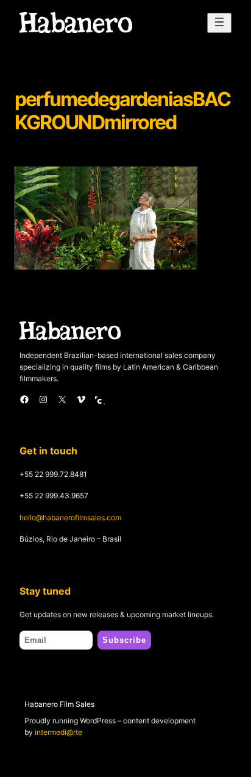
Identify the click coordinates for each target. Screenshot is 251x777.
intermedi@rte (58, 732)
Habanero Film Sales (59, 704)
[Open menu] (219, 23)
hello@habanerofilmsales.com (70, 517)
